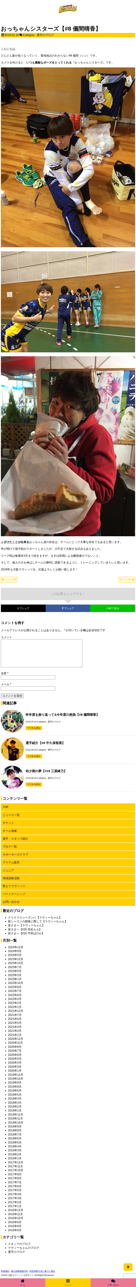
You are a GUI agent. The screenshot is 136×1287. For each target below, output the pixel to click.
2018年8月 (15, 1130)
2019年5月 (15, 1094)
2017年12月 (15, 1162)
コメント (6, 637)
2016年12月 (15, 1210)
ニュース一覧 (11, 815)
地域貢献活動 (11, 878)
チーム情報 (10, 830)
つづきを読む (34, 728)
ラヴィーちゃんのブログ (23, 1247)
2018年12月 (15, 1114)
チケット (8, 822)
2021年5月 (15, 1022)
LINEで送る (112, 608)
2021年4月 (15, 1026)
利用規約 (5, 1271)
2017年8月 (15, 1178)
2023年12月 (15, 959)
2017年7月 (15, 1182)
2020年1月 (15, 1070)
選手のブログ (45, 34)
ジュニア (8, 870)
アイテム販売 (11, 862)
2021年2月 (15, 1030)
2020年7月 (15, 1050)
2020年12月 (15, 1038)
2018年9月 (15, 1126)
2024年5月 (15, 955)
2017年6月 (15, 1186)
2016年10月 (15, 1218)
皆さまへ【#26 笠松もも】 (25, 929)
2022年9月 (15, 987)
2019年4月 (15, 1098)
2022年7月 (15, 990)
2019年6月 (15, 1090)
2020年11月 (15, 1042)
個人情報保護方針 (19, 1271)
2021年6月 (15, 1018)
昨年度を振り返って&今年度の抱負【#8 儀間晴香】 (62, 714)
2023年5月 (15, 971)
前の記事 (126, 579)
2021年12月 (15, 1010)
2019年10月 (15, 1078)
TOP (5, 807)
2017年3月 (15, 1198)
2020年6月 (15, 1054)
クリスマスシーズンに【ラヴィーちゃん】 (35, 917)
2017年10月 (15, 1170)
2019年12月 (15, 1074)
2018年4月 (15, 1146)
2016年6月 (15, 1230)
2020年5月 (15, 1058)
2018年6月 (15, 1138)
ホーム (22, 1285)
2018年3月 (15, 1150)
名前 (4, 673)
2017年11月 (15, 1166)
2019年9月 (15, 1082)
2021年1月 (15, 1034)
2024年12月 (15, 947)
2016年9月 (15, 1222)
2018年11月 (15, 1118)
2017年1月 (15, 1206)
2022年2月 (15, 1002)
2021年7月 (15, 1014)
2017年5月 (15, 1190)
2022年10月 (15, 982)
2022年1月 (15, 1006)
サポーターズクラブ (15, 854)
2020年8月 (15, 1046)
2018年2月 (15, 1154)
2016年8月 (15, 1226)
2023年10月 (15, 963)
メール (6, 684)
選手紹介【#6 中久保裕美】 (45, 743)
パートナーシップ (14, 894)
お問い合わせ (11, 901)
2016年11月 (15, 1214)
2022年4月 (15, 998)
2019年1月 (15, 1110)
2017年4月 (15, 1194)
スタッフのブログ (19, 1243)
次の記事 (10, 579)
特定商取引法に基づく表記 (42, 1271)
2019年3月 (15, 1102)
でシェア (15, 608)
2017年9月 (15, 1174)
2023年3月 (15, 975)
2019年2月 (15, 1106)
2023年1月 (15, 979)
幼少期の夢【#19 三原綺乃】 (46, 771)
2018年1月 (15, 1158)
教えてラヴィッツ (14, 886)
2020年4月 (15, 1062)
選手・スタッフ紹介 (15, 838)
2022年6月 (15, 995)
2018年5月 (15, 1142)
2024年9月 (15, 951)
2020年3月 (15, 1066)
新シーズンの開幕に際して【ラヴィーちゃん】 (37, 921)
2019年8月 (15, 1086)
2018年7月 (15, 1134)
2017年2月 (15, 1202)
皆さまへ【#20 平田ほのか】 (26, 933)
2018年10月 (15, 1122)
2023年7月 (15, 967)
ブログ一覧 (10, 846)
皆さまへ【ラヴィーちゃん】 (26, 925)
